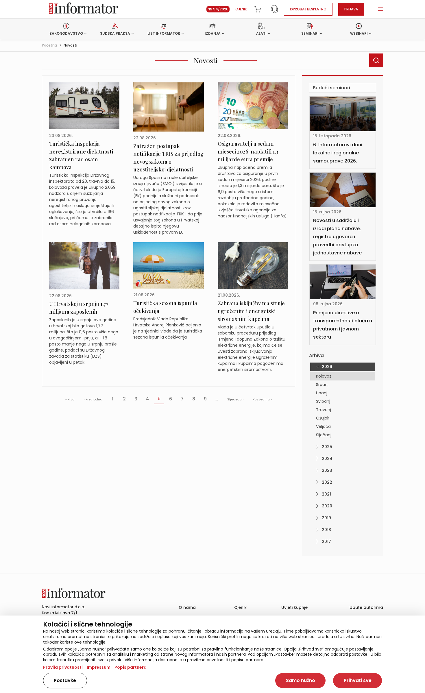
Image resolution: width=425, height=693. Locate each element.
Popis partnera (130, 667)
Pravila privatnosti (63, 667)
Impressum (98, 667)
